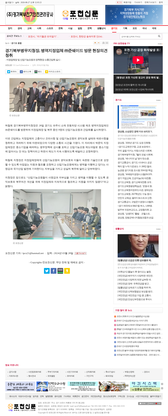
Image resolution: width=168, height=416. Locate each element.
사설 (70, 28)
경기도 (114, 28)
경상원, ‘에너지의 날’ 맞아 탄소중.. (134, 158)
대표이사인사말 (24, 396)
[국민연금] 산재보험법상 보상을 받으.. (135, 291)
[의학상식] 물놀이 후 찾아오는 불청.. (135, 272)
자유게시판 (13, 376)
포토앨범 (51, 376)
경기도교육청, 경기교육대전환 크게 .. (135, 182)
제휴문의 (76, 396)
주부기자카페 (53, 372)
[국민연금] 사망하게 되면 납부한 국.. (135, 279)
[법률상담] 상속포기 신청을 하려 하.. (135, 287)
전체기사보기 (150, 2)
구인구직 (89, 376)
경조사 (146, 372)
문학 (89, 28)
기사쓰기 (138, 2)
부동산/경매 (129, 372)
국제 (154, 28)
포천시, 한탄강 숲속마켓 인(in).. (87, 36)
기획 (125, 28)
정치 (10, 28)
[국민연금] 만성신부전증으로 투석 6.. (135, 299)
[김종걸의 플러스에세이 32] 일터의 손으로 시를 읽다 (137, 325)
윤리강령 (58, 396)
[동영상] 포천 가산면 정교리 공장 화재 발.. (138, 77)
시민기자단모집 (142, 396)
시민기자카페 (72, 372)
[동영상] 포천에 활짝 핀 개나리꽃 (130, 85)
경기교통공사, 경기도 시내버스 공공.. (135, 162)
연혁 (42, 396)
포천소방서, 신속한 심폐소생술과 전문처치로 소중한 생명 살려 (141, 342)
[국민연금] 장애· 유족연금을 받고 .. (134, 283)
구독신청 (121, 396)
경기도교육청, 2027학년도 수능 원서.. (135, 194)
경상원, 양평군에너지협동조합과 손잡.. (136, 217)
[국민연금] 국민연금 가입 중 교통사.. (135, 295)
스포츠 (50, 28)
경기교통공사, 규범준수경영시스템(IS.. (136, 202)
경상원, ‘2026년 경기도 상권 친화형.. (134, 143)
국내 (144, 28)
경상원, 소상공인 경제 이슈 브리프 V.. (135, 131)
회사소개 (13, 396)
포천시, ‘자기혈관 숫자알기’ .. (43, 36)
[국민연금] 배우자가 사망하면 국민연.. (135, 276)
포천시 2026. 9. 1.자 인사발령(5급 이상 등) (133, 316)
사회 (39, 28)
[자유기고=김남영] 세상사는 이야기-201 (132, 321)
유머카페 (70, 376)
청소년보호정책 (109, 396)
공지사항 (12, 372)
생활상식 (101, 28)
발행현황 (49, 396)
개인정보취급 (96, 396)
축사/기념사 (110, 372)
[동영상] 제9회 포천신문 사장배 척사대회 (134, 89)
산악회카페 (90, 372)
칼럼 (80, 28)
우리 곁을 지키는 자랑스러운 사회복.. (135, 150)
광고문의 (85, 396)
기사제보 (67, 396)
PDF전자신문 (130, 376)
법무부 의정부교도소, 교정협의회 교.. (135, 210)
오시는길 (130, 396)
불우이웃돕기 (155, 396)
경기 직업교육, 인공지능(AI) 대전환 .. (135, 178)
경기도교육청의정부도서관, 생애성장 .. (136, 190)
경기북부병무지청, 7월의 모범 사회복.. (136, 154)
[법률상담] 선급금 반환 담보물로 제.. (135, 260)
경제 (20, 28)
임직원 (35, 396)
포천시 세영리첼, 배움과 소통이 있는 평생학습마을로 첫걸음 (140, 338)
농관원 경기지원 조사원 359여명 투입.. (135, 170)
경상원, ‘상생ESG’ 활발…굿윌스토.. (134, 214)
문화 (60, 28)
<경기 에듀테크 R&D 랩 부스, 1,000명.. (135, 206)
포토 (135, 28)
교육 (29, 28)
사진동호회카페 (34, 372)
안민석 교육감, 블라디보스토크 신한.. (135, 198)
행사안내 (32, 376)
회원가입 (127, 2)
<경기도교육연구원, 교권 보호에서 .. (135, 147)
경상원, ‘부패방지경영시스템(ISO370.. (135, 174)
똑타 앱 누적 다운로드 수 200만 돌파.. (135, 166)
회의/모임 (109, 376)
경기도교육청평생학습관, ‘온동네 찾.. (135, 186)
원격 (161, 2)
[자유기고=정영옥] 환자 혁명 (128, 346)
